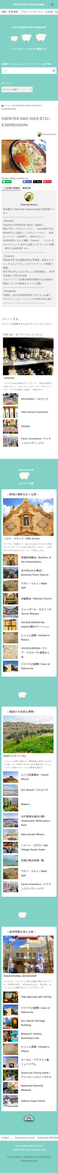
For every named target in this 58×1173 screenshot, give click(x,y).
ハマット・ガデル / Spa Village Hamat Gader (34, 847)
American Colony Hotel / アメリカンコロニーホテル (36, 1075)
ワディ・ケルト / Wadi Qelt (34, 585)
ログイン (32, 324)
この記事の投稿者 (11, 188)
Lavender (9, 378)
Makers (25, 804)
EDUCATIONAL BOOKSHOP (20, 976)
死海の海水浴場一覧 (32, 860)
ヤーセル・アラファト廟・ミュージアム (36, 1062)
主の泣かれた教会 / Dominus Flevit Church (34, 572)
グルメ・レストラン (32, 11)
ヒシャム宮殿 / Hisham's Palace (35, 637)
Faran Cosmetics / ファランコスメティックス (36, 440)
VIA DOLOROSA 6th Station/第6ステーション (35, 624)
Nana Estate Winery (32, 834)
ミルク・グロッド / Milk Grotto (22, 538)
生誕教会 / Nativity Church (36, 598)
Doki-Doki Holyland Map (29, 4)
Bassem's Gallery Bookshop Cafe (31, 1036)
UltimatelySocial (29, 1161)
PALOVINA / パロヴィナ (34, 399)
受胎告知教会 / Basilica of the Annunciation (36, 559)
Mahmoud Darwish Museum (32, 1087)
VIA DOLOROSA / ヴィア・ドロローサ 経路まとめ (35, 652)
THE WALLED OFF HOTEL (36, 997)
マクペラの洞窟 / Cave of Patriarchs (35, 666)
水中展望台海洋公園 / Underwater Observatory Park (35, 820)
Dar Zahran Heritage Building (33, 1023)
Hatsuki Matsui (50, 134)
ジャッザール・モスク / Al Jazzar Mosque (36, 611)
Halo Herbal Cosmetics (34, 412)
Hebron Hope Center (33, 1101)
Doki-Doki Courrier (25, 1137)
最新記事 (26, 188)
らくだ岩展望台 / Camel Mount (34, 777)
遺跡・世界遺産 (9, 11)
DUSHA (25, 426)
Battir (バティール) (15, 756)
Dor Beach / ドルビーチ (34, 790)
